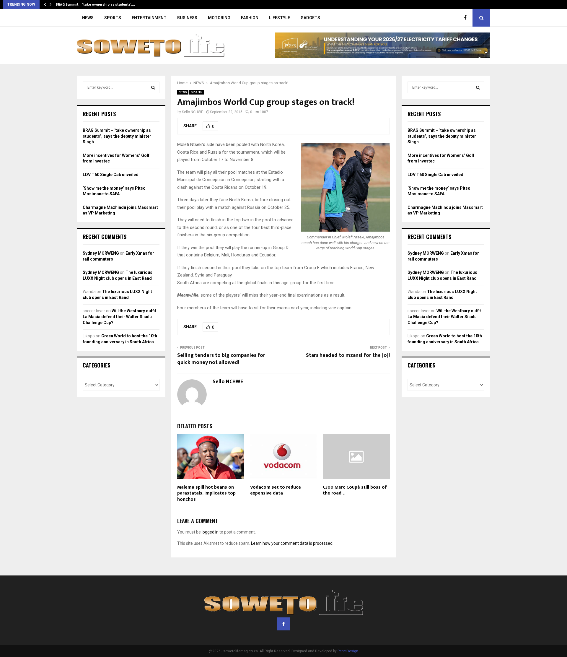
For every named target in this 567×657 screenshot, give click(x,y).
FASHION (249, 17)
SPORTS (112, 17)
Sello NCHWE (192, 112)
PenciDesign (348, 651)
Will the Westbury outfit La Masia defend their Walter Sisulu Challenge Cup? (119, 316)
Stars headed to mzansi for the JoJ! (348, 355)
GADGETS (310, 17)
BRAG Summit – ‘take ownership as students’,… (95, 4)
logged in (210, 532)
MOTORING (219, 17)
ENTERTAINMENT (149, 17)
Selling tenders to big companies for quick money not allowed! (221, 359)
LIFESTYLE (279, 17)
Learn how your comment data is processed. (292, 543)
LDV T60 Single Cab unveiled (111, 174)
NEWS (88, 17)
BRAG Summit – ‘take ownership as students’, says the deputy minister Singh (117, 136)
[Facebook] (467, 17)
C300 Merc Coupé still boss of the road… (355, 490)
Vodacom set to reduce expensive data (275, 490)
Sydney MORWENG (101, 253)
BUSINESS (187, 17)
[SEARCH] (153, 87)
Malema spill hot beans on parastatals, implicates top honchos (206, 493)
